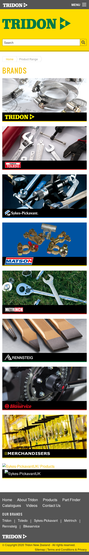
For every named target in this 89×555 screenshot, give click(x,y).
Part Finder (71, 499)
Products (50, 499)
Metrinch (70, 520)
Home (9, 59)
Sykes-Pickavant (46, 520)
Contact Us (51, 505)
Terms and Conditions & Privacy (67, 549)
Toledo (23, 520)
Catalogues (11, 505)
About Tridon (27, 499)
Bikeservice (31, 526)
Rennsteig (9, 526)
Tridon (6, 520)
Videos (31, 505)
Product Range (28, 59)
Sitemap (40, 549)
